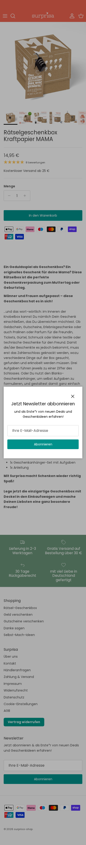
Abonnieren (43, 444)
